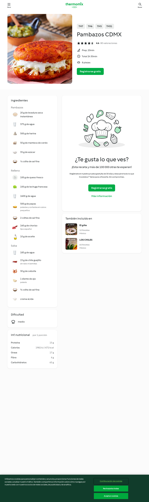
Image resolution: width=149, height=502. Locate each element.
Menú (9, 7)
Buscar (140, 7)
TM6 (90, 26)
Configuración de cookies (111, 481)
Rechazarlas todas (111, 488)
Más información (101, 196)
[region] (74, 488)
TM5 (99, 26)
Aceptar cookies (111, 496)
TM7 (81, 26)
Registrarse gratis (90, 71)
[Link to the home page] (74, 5)
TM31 (109, 26)
